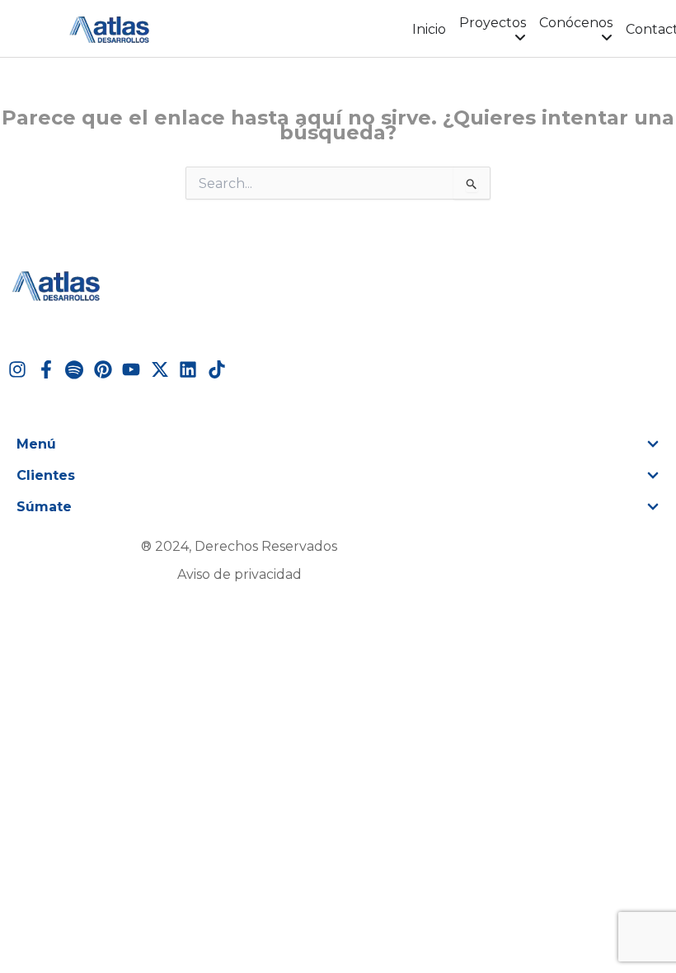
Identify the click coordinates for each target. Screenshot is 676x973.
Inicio (429, 29)
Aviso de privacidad (239, 574)
